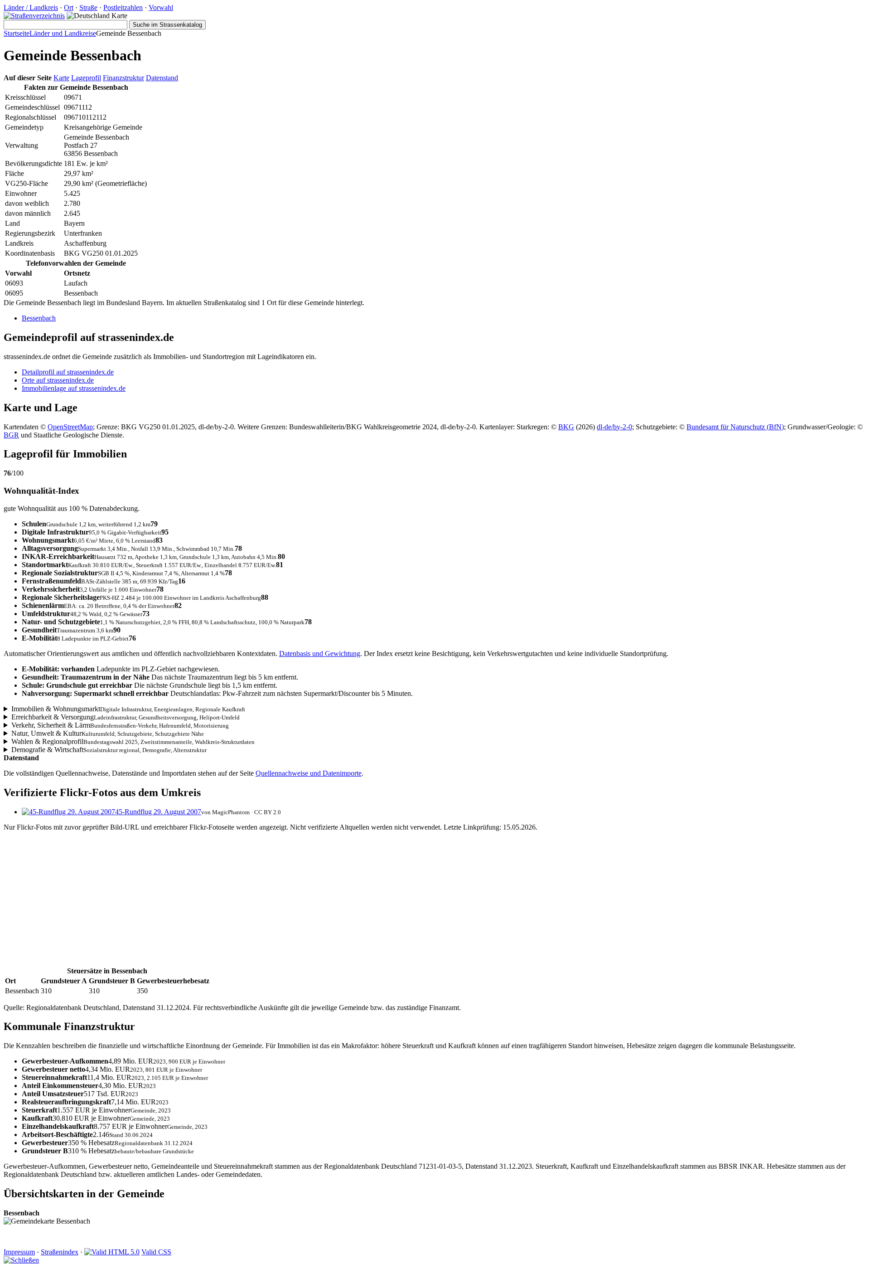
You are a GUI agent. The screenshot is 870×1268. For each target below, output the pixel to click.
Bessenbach (39, 318)
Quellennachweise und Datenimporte (309, 773)
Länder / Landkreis (31, 7)
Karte (61, 78)
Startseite (16, 33)
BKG (566, 427)
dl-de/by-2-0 (614, 427)
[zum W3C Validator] (112, 1252)
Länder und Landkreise (62, 33)
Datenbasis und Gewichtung (319, 653)
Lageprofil (86, 78)
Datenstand (162, 78)
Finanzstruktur (123, 78)
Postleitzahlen (123, 7)
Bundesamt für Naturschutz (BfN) (735, 427)
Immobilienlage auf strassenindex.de (74, 388)
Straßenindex (59, 1252)
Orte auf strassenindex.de (58, 380)
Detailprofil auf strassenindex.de (68, 372)
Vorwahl (161, 7)
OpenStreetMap (70, 427)
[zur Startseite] (34, 15)
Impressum (19, 1252)
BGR (11, 435)
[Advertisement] (275, 902)
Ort (68, 7)
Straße (88, 7)
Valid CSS (156, 1252)
